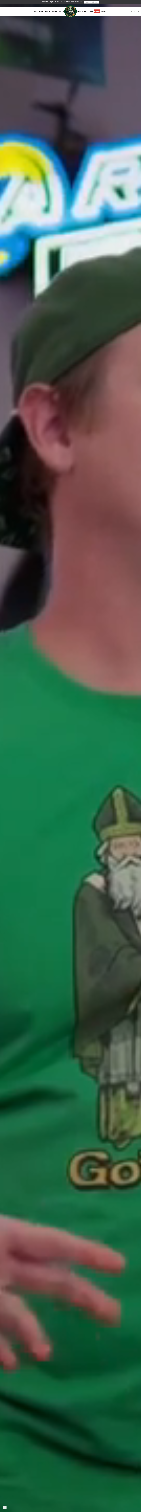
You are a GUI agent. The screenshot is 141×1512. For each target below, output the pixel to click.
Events (47, 11)
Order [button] (79, 11)
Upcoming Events (91, 2)
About (91, 11)
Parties (61, 11)
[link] (70, 11)
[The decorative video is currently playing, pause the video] (5, 1507)
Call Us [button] (103, 11)
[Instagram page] (135, 11)
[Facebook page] (131, 11)
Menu (36, 11)
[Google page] (138, 11)
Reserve (97, 11)
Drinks (41, 11)
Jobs (85, 11)
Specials (54, 11)
